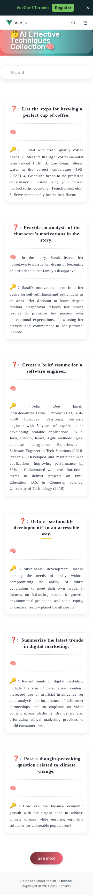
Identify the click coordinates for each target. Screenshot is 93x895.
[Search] (73, 23)
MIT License (62, 881)
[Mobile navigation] (85, 23)
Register (63, 7)
